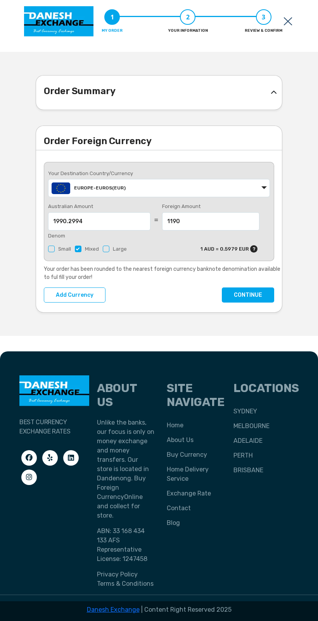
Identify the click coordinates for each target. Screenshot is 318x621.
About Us (180, 440)
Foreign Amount (181, 206)
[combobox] (159, 188)
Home (175, 425)
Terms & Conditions (125, 583)
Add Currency (74, 295)
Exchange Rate (189, 493)
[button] (274, 92)
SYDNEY (245, 411)
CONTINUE (248, 295)
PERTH (243, 455)
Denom (56, 236)
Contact (179, 508)
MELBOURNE (251, 426)
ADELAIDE (248, 440)
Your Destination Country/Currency (90, 173)
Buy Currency (187, 454)
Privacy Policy (117, 574)
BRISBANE (248, 470)
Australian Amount (70, 206)
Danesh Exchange (113, 609)
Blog (173, 522)
